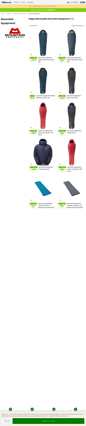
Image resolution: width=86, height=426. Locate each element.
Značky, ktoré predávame (20, 13)
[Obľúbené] (77, 2)
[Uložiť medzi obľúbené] (31, 54)
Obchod (16, 2)
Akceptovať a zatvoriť (48, 421)
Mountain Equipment (34, 13)
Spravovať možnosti (7, 421)
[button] (43, 55)
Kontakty (30, 2)
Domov (3, 13)
